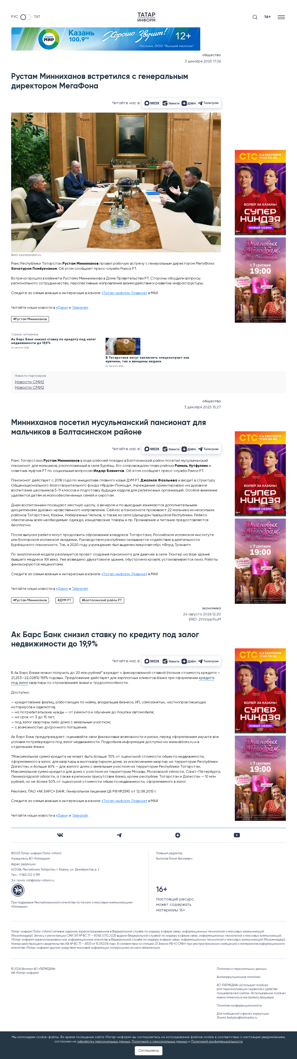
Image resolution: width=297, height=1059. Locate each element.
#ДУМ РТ (64, 600)
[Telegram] (119, 835)
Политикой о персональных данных (159, 1041)
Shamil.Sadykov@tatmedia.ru (237, 1017)
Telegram (80, 308)
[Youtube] (237, 835)
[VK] (60, 835)
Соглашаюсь (148, 1050)
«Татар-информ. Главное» (124, 293)
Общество (211, 55)
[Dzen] (178, 835)
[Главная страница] (146, 17)
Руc (14, 17)
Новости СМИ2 (29, 382)
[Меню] (282, 17)
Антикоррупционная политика (238, 977)
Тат (37, 17)
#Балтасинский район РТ (102, 600)
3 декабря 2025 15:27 (202, 407)
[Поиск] (255, 17)
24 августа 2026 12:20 (202, 614)
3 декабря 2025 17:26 (203, 61)
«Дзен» (62, 308)
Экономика (211, 608)
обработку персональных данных (103, 1041)
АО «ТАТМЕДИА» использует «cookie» (242, 985)
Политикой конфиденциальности (217, 1041)
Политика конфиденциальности (239, 1005)
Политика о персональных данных (242, 969)
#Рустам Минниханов (30, 319)
